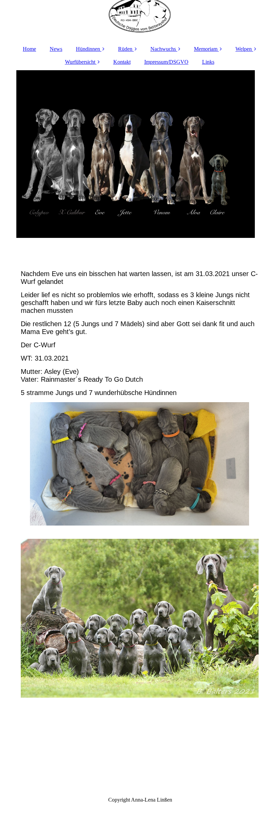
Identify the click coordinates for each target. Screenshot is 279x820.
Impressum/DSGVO (166, 62)
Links (208, 62)
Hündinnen (88, 49)
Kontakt (122, 62)
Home (29, 49)
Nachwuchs (163, 49)
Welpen (243, 49)
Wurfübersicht (80, 62)
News (56, 49)
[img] (139, 20)
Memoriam (205, 49)
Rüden (125, 49)
